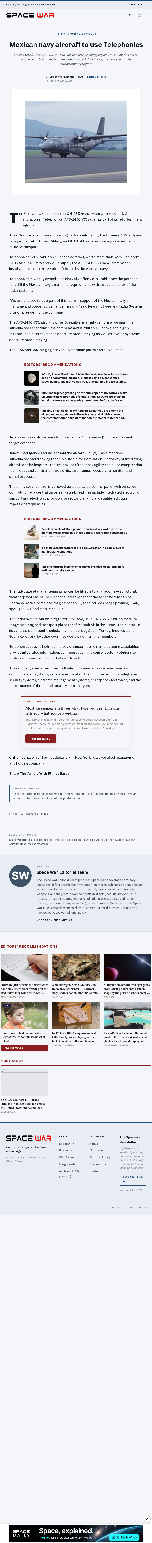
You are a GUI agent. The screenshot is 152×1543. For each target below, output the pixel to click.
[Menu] (139, 15)
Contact (95, 1171)
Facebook (32, 813)
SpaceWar (66, 1144)
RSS (140, 1190)
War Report (67, 1157)
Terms (131, 1207)
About (93, 1144)
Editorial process (96, 76)
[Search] (130, 15)
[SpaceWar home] (30, 15)
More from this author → (56, 920)
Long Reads (67, 1164)
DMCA (142, 1207)
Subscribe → (132, 1179)
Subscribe (137, 4)
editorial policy (76, 912)
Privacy (117, 1207)
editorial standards (20, 844)
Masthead (96, 1150)
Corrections (98, 1164)
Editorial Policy (99, 1157)
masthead (43, 844)
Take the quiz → (40, 738)
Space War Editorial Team (66, 76)
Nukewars (66, 1150)
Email (44, 813)
